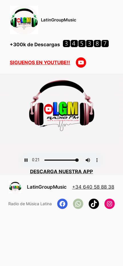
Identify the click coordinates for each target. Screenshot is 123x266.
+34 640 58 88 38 (93, 187)
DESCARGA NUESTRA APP (61, 171)
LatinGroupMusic (58, 20)
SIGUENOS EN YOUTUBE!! (40, 62)
